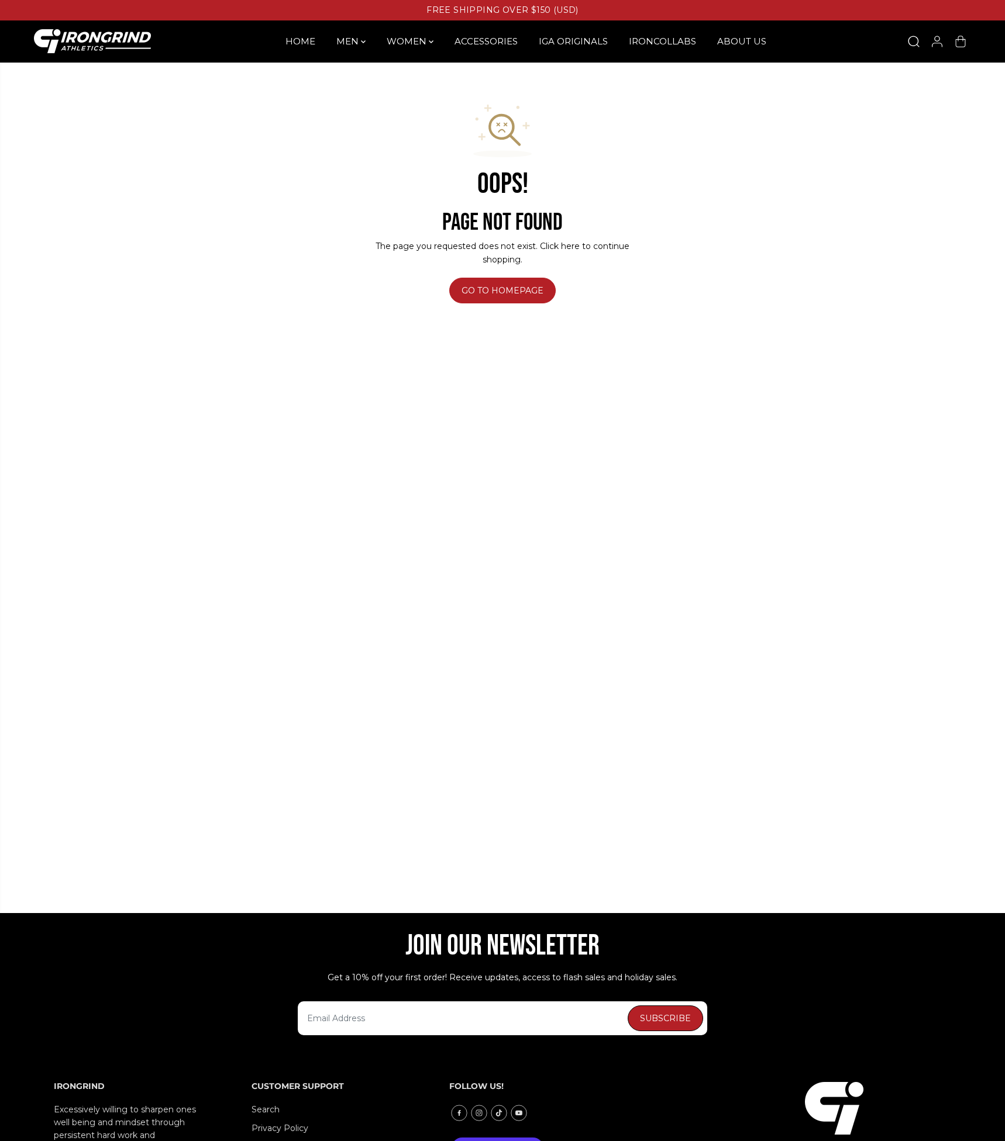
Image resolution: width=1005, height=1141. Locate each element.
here (570, 246)
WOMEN (408, 41)
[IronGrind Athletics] (92, 41)
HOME (300, 41)
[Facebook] (459, 1113)
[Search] (913, 41)
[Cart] (960, 41)
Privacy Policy (280, 1128)
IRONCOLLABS (662, 41)
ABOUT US (741, 41)
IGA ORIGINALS (573, 41)
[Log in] (937, 41)
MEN (348, 41)
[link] (878, 1108)
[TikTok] (499, 1113)
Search (266, 1109)
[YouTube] (519, 1113)
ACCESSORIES (486, 41)
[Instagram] (479, 1113)
